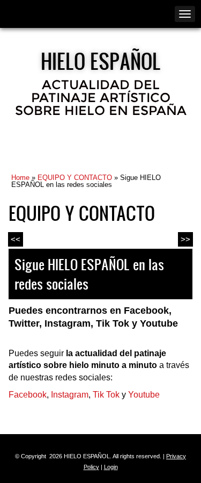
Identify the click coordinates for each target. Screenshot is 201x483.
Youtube (144, 394)
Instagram (69, 394)
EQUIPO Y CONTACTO (75, 178)
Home (20, 178)
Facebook (28, 394)
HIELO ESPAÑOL (101, 61)
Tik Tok (106, 394)
